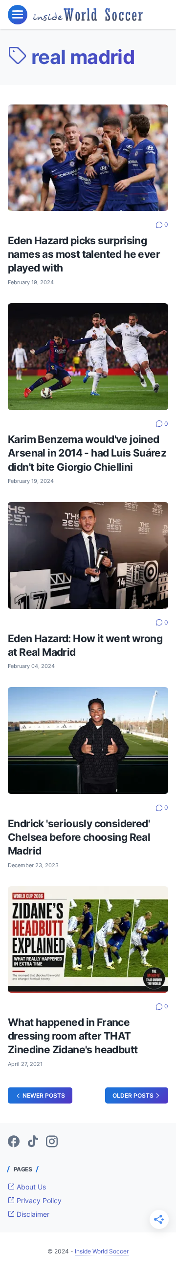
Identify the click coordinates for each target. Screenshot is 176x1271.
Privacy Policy (38, 1200)
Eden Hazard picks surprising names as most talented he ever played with (84, 254)
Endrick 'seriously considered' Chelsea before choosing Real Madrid (79, 837)
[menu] (17, 14)
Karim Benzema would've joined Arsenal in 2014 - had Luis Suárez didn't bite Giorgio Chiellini (87, 453)
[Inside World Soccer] (88, 14)
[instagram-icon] (52, 1142)
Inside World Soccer (102, 1251)
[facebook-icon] (14, 1142)
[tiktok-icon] (33, 1142)
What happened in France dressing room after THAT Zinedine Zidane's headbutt (72, 1036)
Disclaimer (32, 1214)
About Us (30, 1187)
